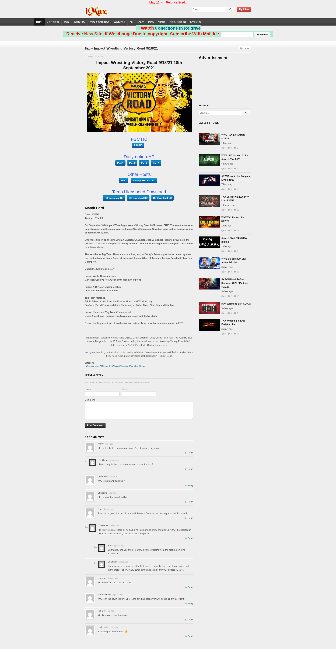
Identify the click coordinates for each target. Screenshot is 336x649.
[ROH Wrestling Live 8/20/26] (209, 308)
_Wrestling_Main (92, 366)
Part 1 (120, 163)
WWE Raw (79, 21)
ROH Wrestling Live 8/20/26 (236, 303)
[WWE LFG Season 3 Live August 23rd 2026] (209, 159)
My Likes (244, 9)
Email (125, 389)
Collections (53, 21)
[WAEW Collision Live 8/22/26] (209, 221)
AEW (141, 21)
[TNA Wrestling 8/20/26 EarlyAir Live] (209, 325)
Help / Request (178, 21)
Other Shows (139, 366)
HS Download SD (138, 198)
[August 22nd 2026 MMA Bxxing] (209, 242)
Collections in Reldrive (178, 28)
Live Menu (195, 21)
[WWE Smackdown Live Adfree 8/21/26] (209, 263)
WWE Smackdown (99, 21)
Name (88, 389)
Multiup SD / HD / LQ (144, 180)
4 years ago (108, 444)
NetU (123, 180)
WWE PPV (119, 21)
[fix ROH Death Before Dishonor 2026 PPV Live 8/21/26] (209, 283)
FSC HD (138, 145)
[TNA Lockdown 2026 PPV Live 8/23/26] (209, 201)
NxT (132, 21)
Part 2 (132, 163)
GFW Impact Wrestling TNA (121, 366)
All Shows (104, 366)
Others (161, 21)
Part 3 (144, 163)
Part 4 (156, 163)
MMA (151, 21)
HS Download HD (114, 198)
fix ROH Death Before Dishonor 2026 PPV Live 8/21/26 (234, 283)
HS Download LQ (162, 198)
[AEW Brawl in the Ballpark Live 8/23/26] (209, 180)
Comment (90, 400)
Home (39, 21)
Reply (190, 453)
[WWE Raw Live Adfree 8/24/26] (209, 139)
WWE (66, 21)
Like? (246, 48)
